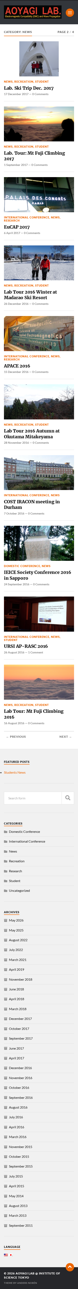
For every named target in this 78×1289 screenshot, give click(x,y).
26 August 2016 (14, 652)
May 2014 (16, 1196)
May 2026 (16, 920)
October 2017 (19, 1028)
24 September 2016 (16, 584)
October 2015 (19, 1156)
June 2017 (16, 1048)
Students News (15, 772)
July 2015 (16, 1176)
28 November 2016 (16, 442)
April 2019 (16, 969)
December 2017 (20, 1019)
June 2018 (16, 989)
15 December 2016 (16, 372)
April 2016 (16, 1127)
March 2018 (17, 1009)
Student (42, 81)
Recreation (23, 81)
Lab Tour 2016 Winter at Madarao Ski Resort (30, 295)
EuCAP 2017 (17, 227)
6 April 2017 (12, 233)
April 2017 (16, 1058)
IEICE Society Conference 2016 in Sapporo (37, 575)
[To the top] (70, 1267)
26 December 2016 (16, 303)
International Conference (26, 217)
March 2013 (17, 1215)
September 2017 (21, 1038)
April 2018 (16, 999)
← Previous (16, 736)
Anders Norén (27, 1283)
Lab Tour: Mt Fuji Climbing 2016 (33, 714)
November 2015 (20, 1147)
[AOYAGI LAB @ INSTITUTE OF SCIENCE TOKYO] (33, 17)
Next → (65, 736)
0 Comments (40, 94)
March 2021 (17, 960)
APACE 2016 (17, 366)
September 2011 (21, 1225)
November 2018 (20, 979)
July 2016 (16, 1117)
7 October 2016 (14, 513)
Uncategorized (19, 890)
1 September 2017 (16, 165)
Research (12, 220)
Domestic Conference (22, 566)
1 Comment (35, 652)
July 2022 (16, 950)
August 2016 (18, 1107)
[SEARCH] (68, 798)
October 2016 (19, 1087)
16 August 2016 (14, 723)
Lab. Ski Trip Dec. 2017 (29, 88)
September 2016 (21, 1097)
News (8, 81)
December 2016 (20, 1068)
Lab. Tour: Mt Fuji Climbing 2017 (34, 156)
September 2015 (21, 1166)
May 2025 (16, 930)
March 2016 (17, 1137)
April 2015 (16, 1186)
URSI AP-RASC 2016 (26, 646)
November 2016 (20, 1078)
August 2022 (18, 940)
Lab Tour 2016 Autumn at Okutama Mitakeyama (32, 434)
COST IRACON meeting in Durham (32, 504)
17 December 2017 (16, 94)
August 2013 (18, 1206)
